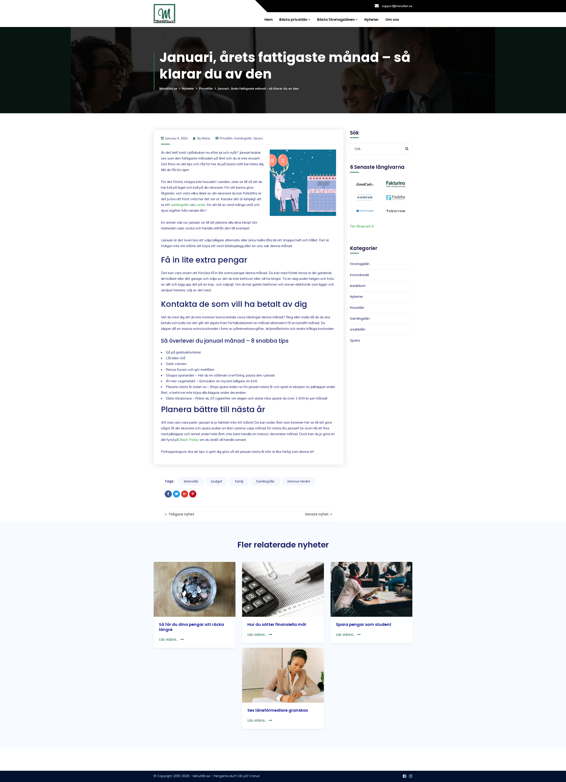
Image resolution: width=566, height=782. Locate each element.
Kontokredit (359, 275)
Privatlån (206, 88)
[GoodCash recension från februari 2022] (364, 184)
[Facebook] (168, 494)
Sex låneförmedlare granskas (277, 710)
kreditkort (358, 285)
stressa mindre (298, 481)
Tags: (169, 481)
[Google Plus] (184, 494)
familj (239, 481)
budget (216, 481)
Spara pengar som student (363, 624)
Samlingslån (243, 138)
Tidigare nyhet (181, 514)
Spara (258, 138)
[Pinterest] (192, 494)
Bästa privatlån (293, 19)
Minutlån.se (168, 88)
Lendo (200, 204)
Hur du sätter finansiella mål (276, 624)
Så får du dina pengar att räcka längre (191, 627)
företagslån (359, 264)
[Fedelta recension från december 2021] (395, 197)
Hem (268, 19)
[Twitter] (176, 494)
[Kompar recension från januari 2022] (364, 197)
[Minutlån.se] (164, 13)
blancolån (191, 481)
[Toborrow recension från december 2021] (395, 210)
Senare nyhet (317, 514)
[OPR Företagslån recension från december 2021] (364, 210)
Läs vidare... (168, 639)
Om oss (392, 19)
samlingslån (180, 204)
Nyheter (371, 19)
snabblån (357, 329)
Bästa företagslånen (336, 19)
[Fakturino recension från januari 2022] (395, 184)
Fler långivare (361, 226)
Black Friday (189, 439)
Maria (206, 138)
